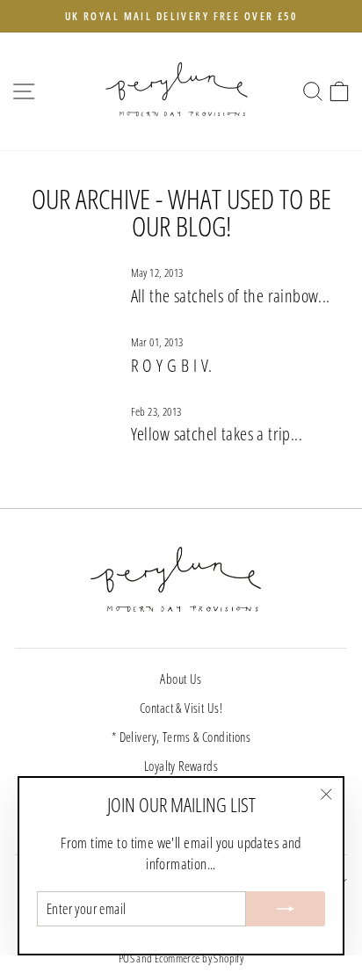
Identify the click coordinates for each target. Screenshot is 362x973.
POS (126, 958)
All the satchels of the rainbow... (230, 296)
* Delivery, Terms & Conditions (181, 736)
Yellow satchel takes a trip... (216, 434)
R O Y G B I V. (172, 365)
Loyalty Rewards (181, 765)
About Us (180, 678)
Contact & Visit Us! (181, 707)
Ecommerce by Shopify (199, 958)
